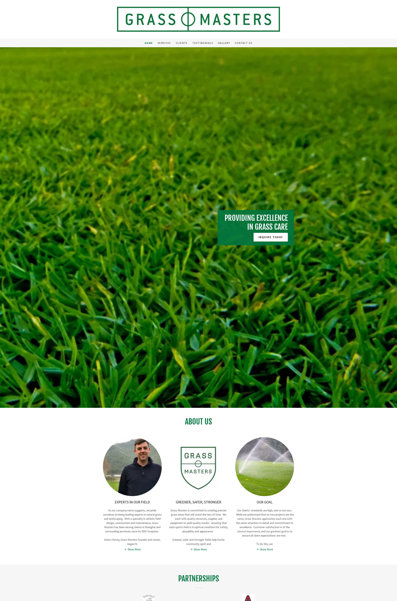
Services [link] (164, 42)
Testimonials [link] (202, 42)
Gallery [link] (224, 42)
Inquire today (271, 237)
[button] (132, 549)
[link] (198, 19)
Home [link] (149, 42)
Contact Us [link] (243, 42)
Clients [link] (181, 42)
